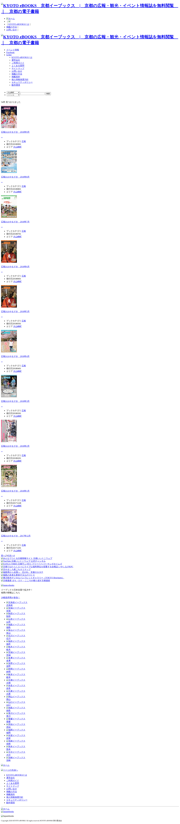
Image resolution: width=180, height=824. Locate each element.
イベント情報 (12, 50)
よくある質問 (18, 66)
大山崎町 (17, 147)
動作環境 (16, 85)
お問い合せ (11, 30)
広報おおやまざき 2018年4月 (15, 356)
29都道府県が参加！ (10, 597)
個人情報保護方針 (20, 79)
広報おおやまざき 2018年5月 (15, 311)
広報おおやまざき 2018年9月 (15, 132)
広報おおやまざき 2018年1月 (15, 491)
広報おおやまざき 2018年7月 (15, 222)
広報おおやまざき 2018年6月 (15, 266)
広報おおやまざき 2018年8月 (15, 177)
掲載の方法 (11, 27)
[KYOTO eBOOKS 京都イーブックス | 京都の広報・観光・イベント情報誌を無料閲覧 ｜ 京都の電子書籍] (90, 11)
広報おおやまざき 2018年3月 (15, 401)
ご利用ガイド (18, 63)
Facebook (10, 52)
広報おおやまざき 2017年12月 (16, 536)
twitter (9, 55)
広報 (24, 141)
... (2, 137)
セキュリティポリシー (22, 82)
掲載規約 (16, 77)
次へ (11, 555)
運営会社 (16, 60)
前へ (3, 555)
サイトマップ (18, 68)
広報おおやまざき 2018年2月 (15, 446)
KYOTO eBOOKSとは (18, 24)
